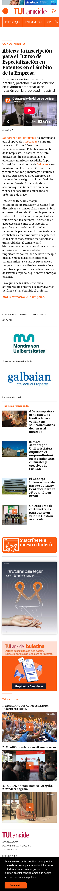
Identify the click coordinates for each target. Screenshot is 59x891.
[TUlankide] (30, 11)
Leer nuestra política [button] (25, 877)
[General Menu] (5, 11)
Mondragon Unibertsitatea (19, 137)
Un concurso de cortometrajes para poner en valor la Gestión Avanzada (41, 512)
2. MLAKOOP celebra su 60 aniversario (29, 747)
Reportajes (12, 22)
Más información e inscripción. (23, 296)
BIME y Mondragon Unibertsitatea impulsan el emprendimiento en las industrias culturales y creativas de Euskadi (42, 455)
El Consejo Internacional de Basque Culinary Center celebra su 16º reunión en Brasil (42, 487)
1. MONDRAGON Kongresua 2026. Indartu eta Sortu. (25, 707)
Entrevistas (33, 22)
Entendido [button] (15, 885)
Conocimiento (9, 314)
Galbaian (42, 164)
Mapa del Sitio (9, 856)
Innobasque (30, 141)
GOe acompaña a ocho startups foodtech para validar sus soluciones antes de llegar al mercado (42, 422)
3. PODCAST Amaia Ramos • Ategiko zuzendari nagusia (27, 787)
